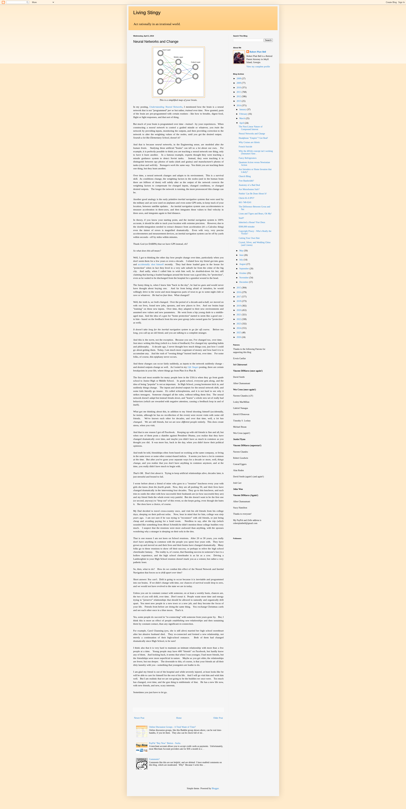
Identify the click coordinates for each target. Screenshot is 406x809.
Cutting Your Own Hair (249, 238)
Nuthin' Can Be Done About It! (253, 193)
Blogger (215, 788)
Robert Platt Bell (258, 52)
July (241, 259)
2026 (239, 337)
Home (179, 718)
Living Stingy (146, 12)
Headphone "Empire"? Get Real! (253, 138)
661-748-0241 (245, 202)
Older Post (218, 718)
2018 (239, 301)
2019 (239, 306)
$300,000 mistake (247, 226)
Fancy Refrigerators (247, 158)
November (244, 277)
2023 (239, 323)
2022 (239, 319)
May (241, 250)
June (241, 255)
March (242, 118)
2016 (239, 292)
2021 (239, 314)
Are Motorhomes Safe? (249, 189)
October (243, 273)
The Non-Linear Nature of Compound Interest (250, 128)
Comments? (154, 759)
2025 (239, 332)
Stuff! (241, 218)
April (242, 123)
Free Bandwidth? (246, 181)
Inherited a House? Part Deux (252, 222)
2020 (239, 310)
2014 (239, 105)
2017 (239, 296)
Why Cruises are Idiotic (249, 142)
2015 (239, 287)
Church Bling (245, 176)
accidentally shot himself (151, 264)
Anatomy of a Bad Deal (249, 185)
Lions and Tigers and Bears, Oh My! (255, 213)
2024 (239, 328)
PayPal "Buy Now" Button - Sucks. (165, 743)
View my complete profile (258, 66)
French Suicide (245, 146)
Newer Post (139, 718)
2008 (239, 78)
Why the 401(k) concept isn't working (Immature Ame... (256, 152)
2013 (239, 101)
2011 (239, 92)
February (243, 114)
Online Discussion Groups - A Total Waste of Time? (172, 727)
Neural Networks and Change (252, 133)
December (244, 282)
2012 (239, 96)
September (244, 268)
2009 (239, 83)
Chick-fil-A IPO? (246, 198)
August (242, 264)
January (243, 109)
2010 (239, 87)
